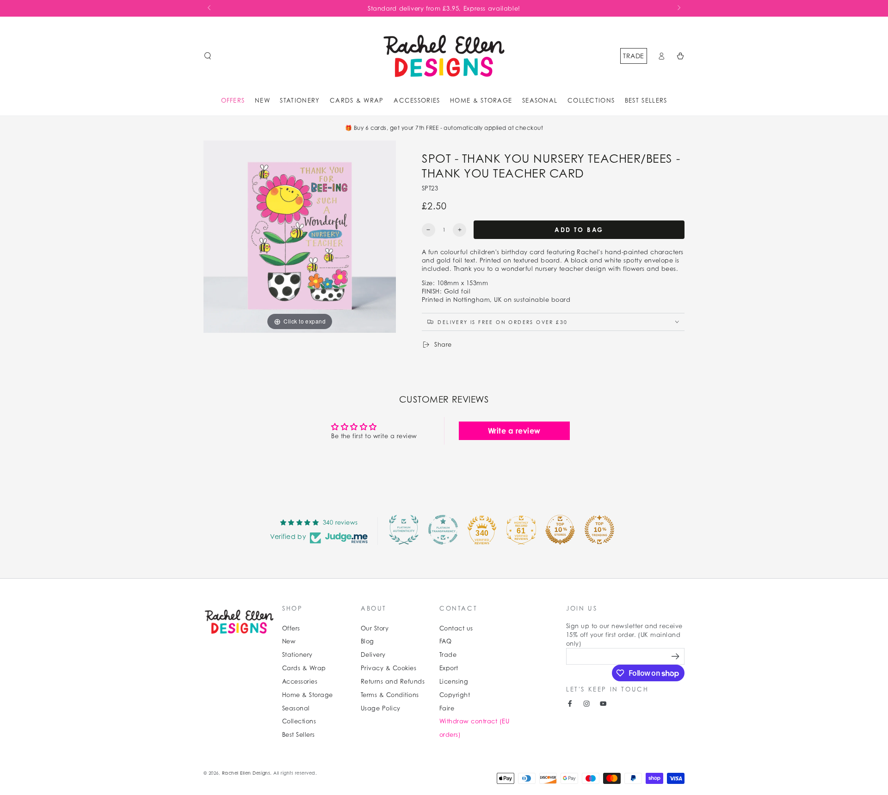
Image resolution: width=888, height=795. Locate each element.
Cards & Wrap (304, 668)
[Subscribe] (676, 656)
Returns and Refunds (393, 681)
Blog (367, 641)
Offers (291, 628)
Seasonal (296, 708)
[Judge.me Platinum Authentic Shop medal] (404, 529)
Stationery (297, 654)
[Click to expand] (300, 235)
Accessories (299, 681)
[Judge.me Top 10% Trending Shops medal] (599, 529)
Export (448, 668)
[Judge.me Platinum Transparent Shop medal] (443, 529)
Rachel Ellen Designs (246, 773)
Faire (446, 708)
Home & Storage (307, 694)
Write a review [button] (514, 430)
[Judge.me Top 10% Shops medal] (560, 529)
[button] (207, 56)
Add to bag (579, 229)
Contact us (456, 628)
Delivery (373, 654)
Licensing (453, 681)
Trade (633, 56)
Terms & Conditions (390, 694)
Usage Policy (381, 708)
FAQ (445, 641)
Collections (299, 721)
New (289, 641)
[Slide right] (678, 8)
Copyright (454, 694)
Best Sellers (298, 734)
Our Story (374, 628)
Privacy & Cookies (388, 668)
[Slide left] (210, 8)
